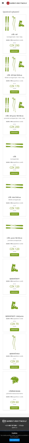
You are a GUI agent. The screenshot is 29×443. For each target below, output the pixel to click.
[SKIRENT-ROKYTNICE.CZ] (17, 3)
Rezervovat (14, 51)
